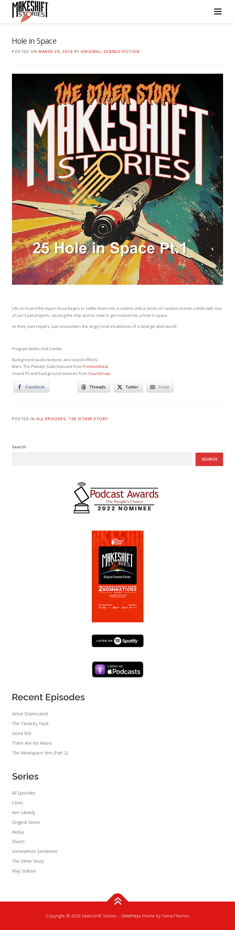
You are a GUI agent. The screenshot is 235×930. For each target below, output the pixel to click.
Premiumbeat (95, 366)
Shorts (18, 841)
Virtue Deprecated (30, 714)
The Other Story (88, 418)
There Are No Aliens (32, 743)
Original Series (26, 822)
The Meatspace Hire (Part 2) (40, 753)
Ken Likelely (23, 812)
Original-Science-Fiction (110, 51)
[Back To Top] (118, 901)
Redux (18, 832)
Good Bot (22, 733)
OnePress (131, 916)
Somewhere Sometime (35, 851)
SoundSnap (99, 373)
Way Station (24, 871)
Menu (217, 11)
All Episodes (51, 418)
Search (19, 447)
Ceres (17, 803)
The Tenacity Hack (30, 723)
